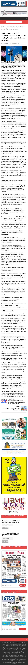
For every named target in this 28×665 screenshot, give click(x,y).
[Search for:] (14, 22)
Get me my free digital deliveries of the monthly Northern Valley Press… (10, 535)
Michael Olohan (15, 43)
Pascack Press (11, 26)
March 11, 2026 (6, 43)
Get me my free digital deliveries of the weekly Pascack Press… (10, 521)
